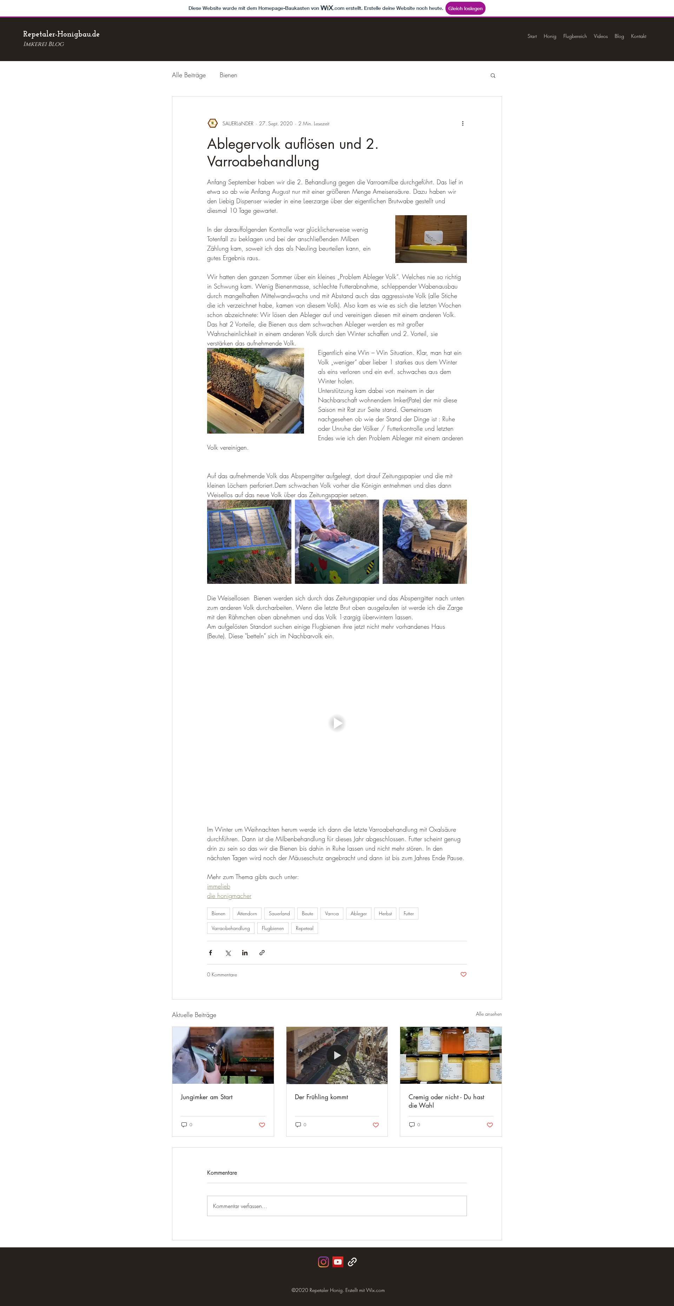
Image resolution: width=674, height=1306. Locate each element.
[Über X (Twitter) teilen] (227, 952)
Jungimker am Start (206, 1097)
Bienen (228, 75)
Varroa (332, 913)
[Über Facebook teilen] (210, 952)
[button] (493, 75)
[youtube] (337, 1261)
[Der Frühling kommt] (337, 1055)
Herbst (385, 913)
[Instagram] (323, 1261)
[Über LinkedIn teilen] (245, 952)
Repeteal (304, 928)
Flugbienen (273, 928)
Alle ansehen (489, 1013)
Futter (409, 913)
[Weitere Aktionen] (462, 123)
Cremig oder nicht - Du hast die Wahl (446, 1101)
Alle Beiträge (189, 75)
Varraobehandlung (231, 928)
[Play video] (337, 723)
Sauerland (279, 913)
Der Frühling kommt (321, 1097)
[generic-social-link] (352, 1261)
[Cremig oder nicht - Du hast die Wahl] (451, 1055)
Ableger (359, 913)
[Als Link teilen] (262, 952)
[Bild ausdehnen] (249, 542)
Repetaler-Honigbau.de (61, 35)
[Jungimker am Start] (223, 1055)
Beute (307, 913)
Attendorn (247, 913)
